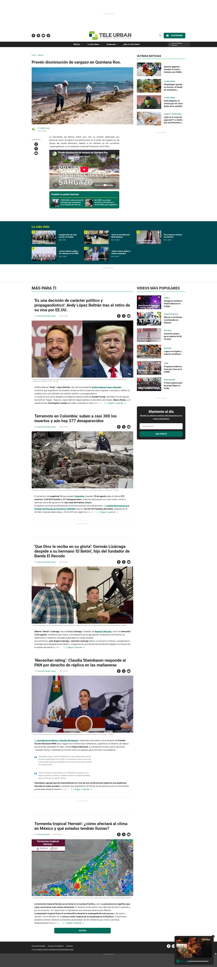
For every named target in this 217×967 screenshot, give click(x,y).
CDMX (166, 363)
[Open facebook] (33, 35)
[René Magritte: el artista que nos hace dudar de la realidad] (149, 102)
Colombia (79, 496)
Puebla (167, 298)
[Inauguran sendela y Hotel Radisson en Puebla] (149, 302)
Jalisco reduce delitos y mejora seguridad (120, 252)
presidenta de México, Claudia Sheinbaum (57, 740)
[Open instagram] (38, 35)
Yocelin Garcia (45, 128)
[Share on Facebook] (36, 144)
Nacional (168, 330)
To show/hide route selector (188, 44)
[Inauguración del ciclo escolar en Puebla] (44, 237)
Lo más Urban (93, 44)
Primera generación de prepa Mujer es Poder (173, 385)
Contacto (69, 946)
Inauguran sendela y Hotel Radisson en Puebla (173, 303)
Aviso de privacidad (38, 946)
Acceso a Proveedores (55, 946)
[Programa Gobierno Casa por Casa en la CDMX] (149, 368)
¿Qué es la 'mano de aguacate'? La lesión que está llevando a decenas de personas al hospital (173, 122)
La (35, 740)
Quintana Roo (169, 380)
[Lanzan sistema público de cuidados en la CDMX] (44, 254)
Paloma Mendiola (43, 834)
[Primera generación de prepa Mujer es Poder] (149, 384)
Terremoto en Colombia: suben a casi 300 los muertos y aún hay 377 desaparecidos (75, 418)
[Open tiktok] (48, 35)
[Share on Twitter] (36, 149)
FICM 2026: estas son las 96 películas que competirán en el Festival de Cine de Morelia (72, 203)
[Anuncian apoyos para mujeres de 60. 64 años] (149, 335)
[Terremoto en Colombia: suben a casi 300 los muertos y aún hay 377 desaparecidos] (82, 460)
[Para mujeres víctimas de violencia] (149, 237)
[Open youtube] (43, 35)
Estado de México (171, 314)
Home (34, 55)
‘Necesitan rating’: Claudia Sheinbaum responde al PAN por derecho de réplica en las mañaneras (80, 662)
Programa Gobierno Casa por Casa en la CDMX (173, 369)
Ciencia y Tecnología (172, 114)
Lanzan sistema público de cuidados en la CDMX (69, 252)
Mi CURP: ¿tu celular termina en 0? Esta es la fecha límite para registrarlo (106, 202)
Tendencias (111, 44)
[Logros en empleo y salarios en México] (149, 351)
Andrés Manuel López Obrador (106, 387)
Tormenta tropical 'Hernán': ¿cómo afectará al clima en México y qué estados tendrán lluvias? (80, 826)
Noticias (76, 44)
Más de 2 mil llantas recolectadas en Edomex (173, 320)
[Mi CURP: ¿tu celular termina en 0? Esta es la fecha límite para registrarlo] (89, 203)
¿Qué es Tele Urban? (131, 44)
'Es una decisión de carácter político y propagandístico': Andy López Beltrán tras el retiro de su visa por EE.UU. (82, 305)
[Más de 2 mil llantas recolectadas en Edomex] (149, 319)
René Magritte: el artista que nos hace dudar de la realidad (173, 103)
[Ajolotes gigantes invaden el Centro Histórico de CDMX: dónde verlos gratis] (149, 69)
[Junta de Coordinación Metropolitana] (96, 237)
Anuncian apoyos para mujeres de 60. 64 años (173, 336)
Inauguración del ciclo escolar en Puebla (68, 236)
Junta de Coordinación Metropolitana (120, 236)
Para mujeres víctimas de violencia (173, 236)
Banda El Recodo (103, 631)
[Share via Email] (36, 153)
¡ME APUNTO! (161, 434)
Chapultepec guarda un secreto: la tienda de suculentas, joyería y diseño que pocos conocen (173, 89)
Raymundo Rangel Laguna (46, 316)
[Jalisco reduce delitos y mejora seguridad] (96, 254)
